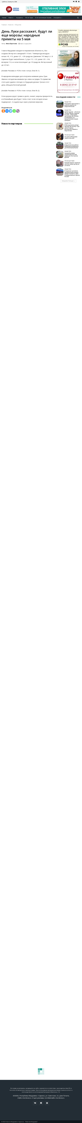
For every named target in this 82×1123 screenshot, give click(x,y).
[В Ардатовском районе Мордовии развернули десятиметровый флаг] (59, 145)
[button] (78, 18)
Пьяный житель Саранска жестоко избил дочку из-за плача (72, 164)
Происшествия (69, 134)
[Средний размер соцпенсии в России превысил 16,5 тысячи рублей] (59, 154)
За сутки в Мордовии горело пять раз (70, 137)
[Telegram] (76, 1)
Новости (10, 25)
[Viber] (17, 111)
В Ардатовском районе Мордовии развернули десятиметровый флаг (71, 146)
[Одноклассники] (79, 1)
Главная (4, 25)
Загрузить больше (68, 181)
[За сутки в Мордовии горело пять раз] (59, 136)
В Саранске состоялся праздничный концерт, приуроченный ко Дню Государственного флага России (72, 173)
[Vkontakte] (7, 111)
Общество (18, 25)
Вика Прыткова (11, 44)
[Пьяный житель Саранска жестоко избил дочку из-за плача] (59, 163)
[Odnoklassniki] (3, 111)
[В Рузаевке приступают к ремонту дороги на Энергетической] (59, 104)
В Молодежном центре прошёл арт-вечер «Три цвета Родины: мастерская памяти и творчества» (71, 127)
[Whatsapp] (14, 111)
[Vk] (73, 1)
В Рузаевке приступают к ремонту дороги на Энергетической (72, 105)
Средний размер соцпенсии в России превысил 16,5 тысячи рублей (71, 155)
